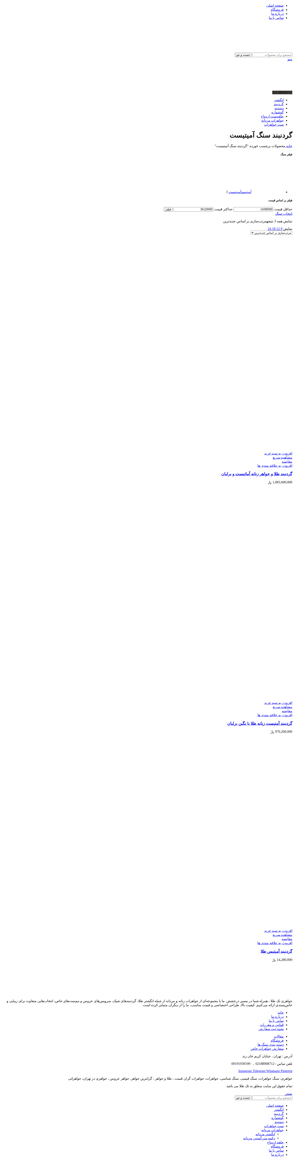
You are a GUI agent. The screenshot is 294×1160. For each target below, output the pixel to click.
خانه (288, 146)
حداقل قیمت (283, 209)
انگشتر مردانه (265, 1134)
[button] (278, 453)
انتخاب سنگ (283, 213)
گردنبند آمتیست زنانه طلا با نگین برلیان (259, 723)
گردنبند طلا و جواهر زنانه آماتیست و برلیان (256, 474)
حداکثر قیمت (223, 209)
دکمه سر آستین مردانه (259, 1138)
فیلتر (168, 209)
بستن (288, 1093)
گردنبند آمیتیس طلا (276, 951)
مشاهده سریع (282, 457)
